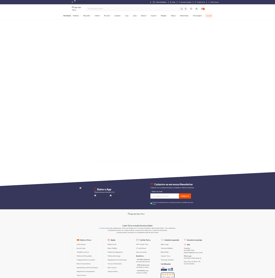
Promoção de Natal (167, 260)
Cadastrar (185, 196)
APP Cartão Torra (142, 244)
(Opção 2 (198, 258)
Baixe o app (164, 244)
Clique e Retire (113, 271)
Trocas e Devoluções (115, 264)
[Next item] (150, 2)
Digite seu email (157, 191)
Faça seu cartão (141, 252)
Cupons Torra (165, 256)
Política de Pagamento (115, 252)
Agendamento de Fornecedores (87, 267)
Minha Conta (112, 244)
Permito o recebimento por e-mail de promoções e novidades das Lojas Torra (173, 203)
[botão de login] (197, 9)
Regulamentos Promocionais (117, 260)
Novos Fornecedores (84, 264)
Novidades (67, 16)
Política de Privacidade (84, 256)
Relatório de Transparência (86, 271)
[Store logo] (78, 8)
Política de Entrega (114, 256)
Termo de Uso (81, 275)
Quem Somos (81, 244)
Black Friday (165, 252)
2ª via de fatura (141, 248)
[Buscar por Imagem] (182, 9)
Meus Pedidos (112, 248)
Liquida (209, 16)
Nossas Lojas (81, 248)
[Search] (186, 9)
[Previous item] (72, 2)
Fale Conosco (112, 267)
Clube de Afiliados (167, 248)
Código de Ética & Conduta (86, 260)
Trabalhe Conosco (83, 252)
